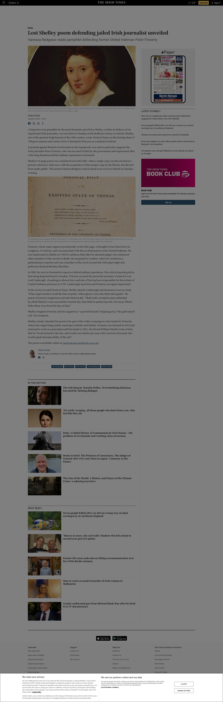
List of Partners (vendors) (110, 687)
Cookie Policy (36, 692)
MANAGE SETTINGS (183, 690)
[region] (111, 687)
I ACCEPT (184, 684)
